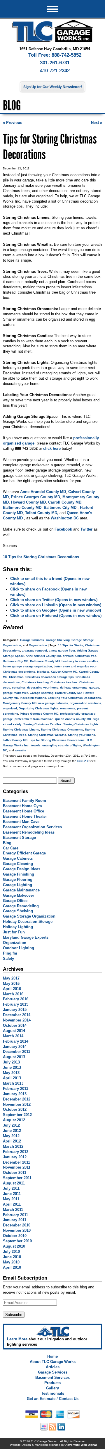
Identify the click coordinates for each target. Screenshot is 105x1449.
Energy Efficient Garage (24, 853)
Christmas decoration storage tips (49, 677)
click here (52, 448)
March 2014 (13, 1036)
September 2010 (17, 1241)
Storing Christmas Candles (42, 724)
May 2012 (11, 1136)
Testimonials (52, 1393)
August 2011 (14, 1183)
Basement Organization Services (32, 827)
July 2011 (11, 1188)
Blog (7, 843)
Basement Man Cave (21, 821)
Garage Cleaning (18, 863)
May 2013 (11, 1073)
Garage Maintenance (21, 890)
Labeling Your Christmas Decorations (74, 697)
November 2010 (17, 1230)
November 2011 (16, 1167)
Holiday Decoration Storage (27, 921)
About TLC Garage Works (53, 1361)
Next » (96, 122)
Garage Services (52, 1372)
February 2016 (15, 999)
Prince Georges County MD (35, 497)
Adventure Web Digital (81, 1444)
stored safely (12, 724)
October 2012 (15, 1109)
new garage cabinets (53, 703)
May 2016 (11, 983)
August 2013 (14, 1057)
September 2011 (17, 1178)
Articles (53, 1367)
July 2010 (11, 1251)
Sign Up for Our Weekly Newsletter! (52, 87)
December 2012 (16, 1099)
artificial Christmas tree (79, 655)
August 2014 (14, 1031)
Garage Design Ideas (21, 869)
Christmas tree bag (35, 682)
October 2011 (14, 1172)
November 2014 (17, 1020)
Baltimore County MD (45, 661)
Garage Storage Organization (29, 916)
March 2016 (13, 994)
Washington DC (65, 518)
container (18, 687)
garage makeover (15, 692)
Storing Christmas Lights (81, 724)
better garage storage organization (27, 666)
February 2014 (15, 1041)
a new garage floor (62, 650)
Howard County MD (28, 502)
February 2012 (15, 1152)
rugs (96, 719)
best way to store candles (80, 661)
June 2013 (12, 1067)
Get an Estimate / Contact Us (52, 1398)
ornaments (67, 708)
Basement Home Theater (25, 816)
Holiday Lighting (18, 927)
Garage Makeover (18, 895)
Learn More (17, 1339)
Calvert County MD (64, 671)
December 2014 (16, 1015)
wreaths (20, 750)
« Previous (12, 122)
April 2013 (12, 1078)
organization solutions (85, 703)
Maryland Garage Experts (25, 937)
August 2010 (14, 1246)
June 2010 (12, 1257)
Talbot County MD (15, 740)
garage (94, 687)
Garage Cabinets (32, 640)
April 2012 (12, 1141)
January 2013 (15, 1094)
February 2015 (15, 1004)
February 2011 (15, 1215)
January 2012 (15, 1157)
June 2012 (12, 1130)
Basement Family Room (24, 800)
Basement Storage (19, 837)
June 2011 (12, 1193)
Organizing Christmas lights (38, 708)
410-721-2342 (55, 70)
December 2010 (16, 1225)
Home (52, 1356)
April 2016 (12, 989)
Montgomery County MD (19, 703)
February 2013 (15, 1088)
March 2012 (13, 1146)
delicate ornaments (74, 687)
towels (36, 745)
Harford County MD (68, 692)
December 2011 (16, 1162)
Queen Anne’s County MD (73, 719)
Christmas (16, 677)
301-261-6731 (55, 62)
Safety (8, 958)
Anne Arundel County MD (43, 491)
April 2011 (12, 1204)
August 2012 (14, 1120)
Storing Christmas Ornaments (62, 729)
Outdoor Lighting (18, 948)
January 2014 (15, 1046)
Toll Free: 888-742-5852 (54, 55)
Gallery (52, 1388)
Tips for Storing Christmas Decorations (57, 740)
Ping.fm (10, 953)
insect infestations (33, 697)
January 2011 (14, 1220)
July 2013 (11, 1062)
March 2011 (13, 1209)
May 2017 (11, 978)
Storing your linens (81, 734)
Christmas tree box (64, 682)
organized (10, 708)
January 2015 (15, 1009)
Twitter (86, 529)
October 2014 (15, 1025)
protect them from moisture (34, 719)
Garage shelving (41, 692)
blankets (43, 671)
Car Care (10, 848)
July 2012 (11, 1125)
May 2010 (11, 1262)
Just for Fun (14, 932)
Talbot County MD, (42, 513)
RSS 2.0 (83, 761)
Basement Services (52, 1377)
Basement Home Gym (22, 806)
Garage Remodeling (21, 906)
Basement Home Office (23, 811)
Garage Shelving (58, 640)
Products (52, 1383)
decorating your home (42, 687)
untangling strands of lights (61, 745)
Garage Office (15, 900)
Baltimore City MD (61, 507)
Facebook (63, 529)
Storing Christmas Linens (21, 729)
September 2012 (17, 1115)
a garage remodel (34, 650)
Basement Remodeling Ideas (29, 832)
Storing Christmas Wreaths (47, 734)
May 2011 (11, 1199)
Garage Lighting (17, 885)
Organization (38, 645)
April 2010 (12, 1267)
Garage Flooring (17, 879)
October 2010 (15, 1235)
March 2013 (13, 1083)
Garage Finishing (18, 874)
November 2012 (17, 1104)
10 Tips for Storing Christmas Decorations (41, 557)
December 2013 (16, 1051)
